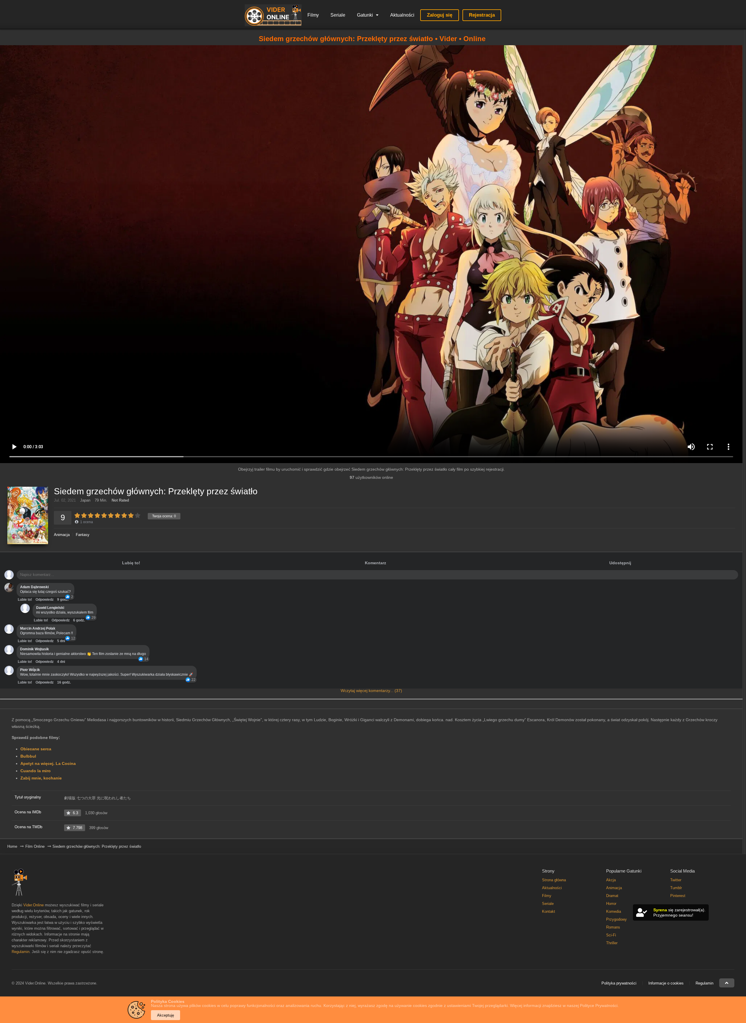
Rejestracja (482, 15)
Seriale (337, 15)
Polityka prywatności (618, 983)
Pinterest (677, 896)
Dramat (612, 896)
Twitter (675, 880)
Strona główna (554, 880)
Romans (613, 927)
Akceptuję (165, 1015)
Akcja (611, 880)
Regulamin (20, 952)
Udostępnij (620, 562)
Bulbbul (28, 756)
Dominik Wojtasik (34, 649)
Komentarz (375, 562)
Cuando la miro (35, 770)
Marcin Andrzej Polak (37, 628)
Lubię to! (131, 562)
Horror (611, 903)
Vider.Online (33, 905)
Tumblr (676, 888)
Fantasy (82, 535)
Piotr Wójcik (30, 670)
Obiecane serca (35, 749)
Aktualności (402, 15)
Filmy (313, 15)
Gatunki (365, 15)
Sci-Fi (611, 935)
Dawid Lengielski (50, 607)
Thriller (611, 943)
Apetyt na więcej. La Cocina (48, 763)
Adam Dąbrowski (34, 587)
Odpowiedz (45, 599)
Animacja (62, 535)
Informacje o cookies (666, 983)
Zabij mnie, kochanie (41, 778)
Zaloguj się (439, 15)
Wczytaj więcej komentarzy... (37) (371, 690)
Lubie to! (25, 599)
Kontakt (548, 911)
